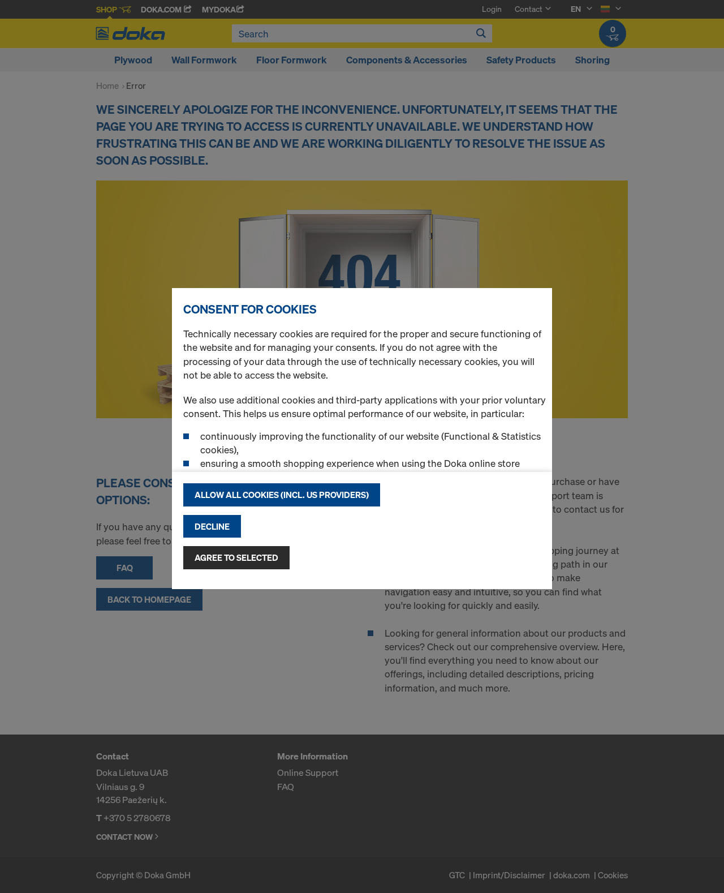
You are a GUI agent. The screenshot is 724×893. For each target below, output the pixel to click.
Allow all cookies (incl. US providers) (282, 494)
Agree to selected (236, 557)
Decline (212, 526)
